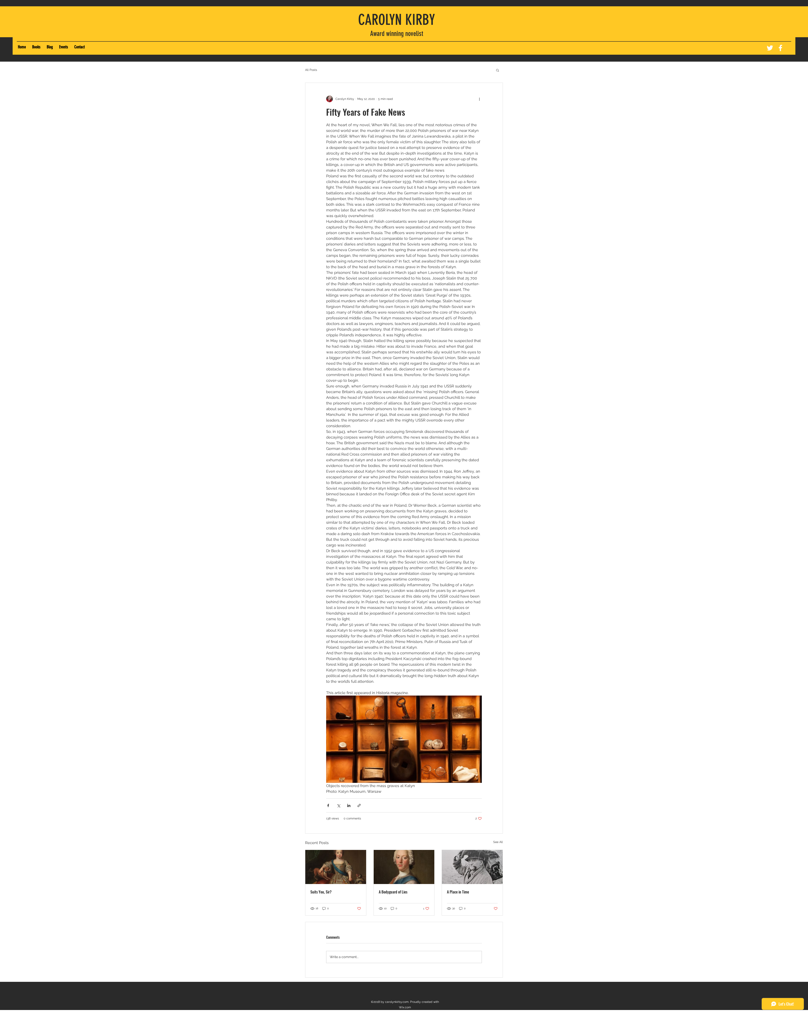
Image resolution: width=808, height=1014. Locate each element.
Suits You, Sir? (321, 892)
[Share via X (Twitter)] (338, 805)
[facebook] (780, 48)
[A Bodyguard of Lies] (404, 867)
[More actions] (479, 98)
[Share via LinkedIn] (349, 805)
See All (498, 842)
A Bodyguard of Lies (393, 892)
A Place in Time (458, 892)
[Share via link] (359, 805)
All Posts (311, 70)
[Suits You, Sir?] (335, 867)
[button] (36, 47)
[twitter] (770, 48)
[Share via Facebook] (328, 805)
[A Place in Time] (472, 867)
